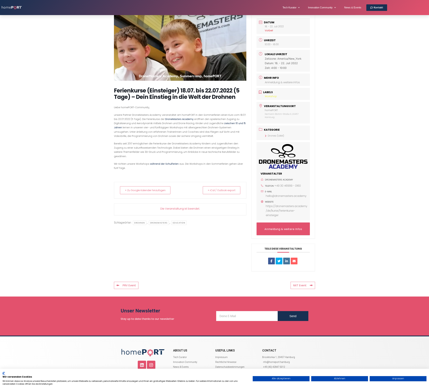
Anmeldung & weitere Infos (282, 82)
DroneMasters (159, 222)
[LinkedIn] (286, 261)
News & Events (352, 7)
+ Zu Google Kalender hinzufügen (145, 190)
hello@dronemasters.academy (286, 196)
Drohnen (139, 222)
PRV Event (129, 285)
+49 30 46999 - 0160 (287, 186)
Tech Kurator (289, 7)
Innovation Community (320, 7)
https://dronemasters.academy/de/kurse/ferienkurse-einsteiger (286, 210)
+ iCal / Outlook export (221, 190)
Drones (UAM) (276, 135)
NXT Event (300, 285)
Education (179, 222)
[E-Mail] (294, 261)
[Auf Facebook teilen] (271, 261)
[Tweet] (279, 261)
